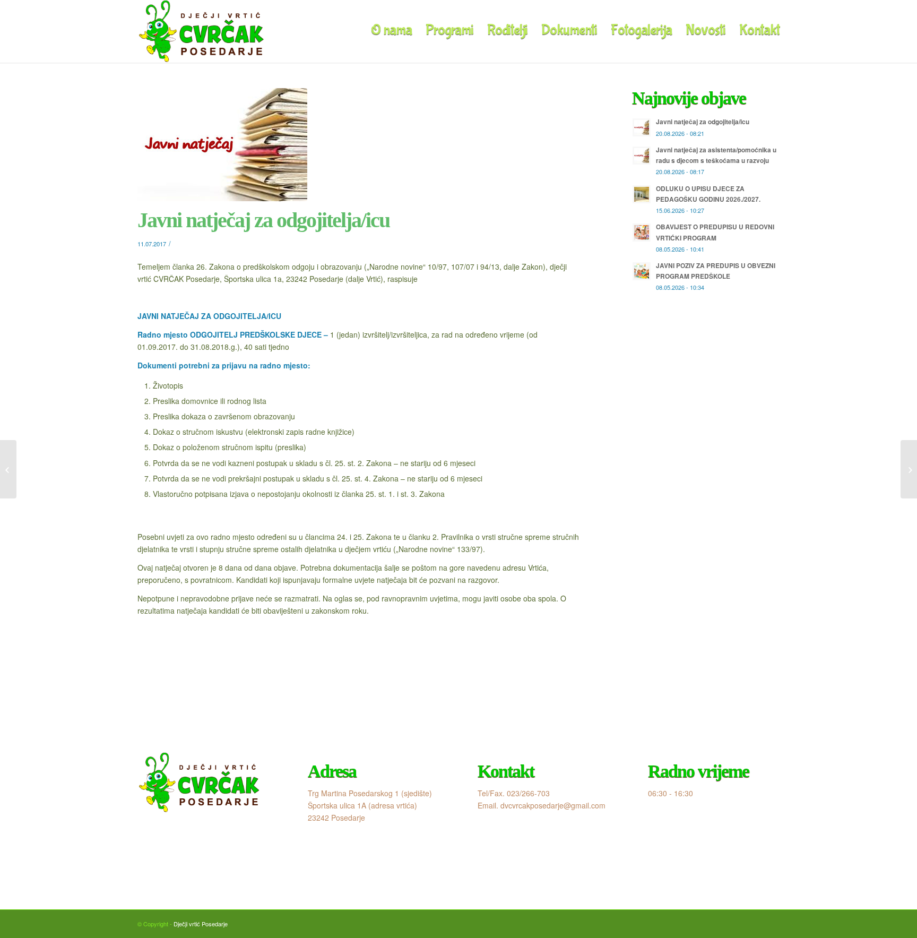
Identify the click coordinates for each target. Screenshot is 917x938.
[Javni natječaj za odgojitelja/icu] (358, 144)
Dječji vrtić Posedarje (201, 923)
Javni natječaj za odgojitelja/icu (263, 220)
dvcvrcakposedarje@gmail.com (552, 805)
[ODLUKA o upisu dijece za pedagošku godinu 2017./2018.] (8, 469)
